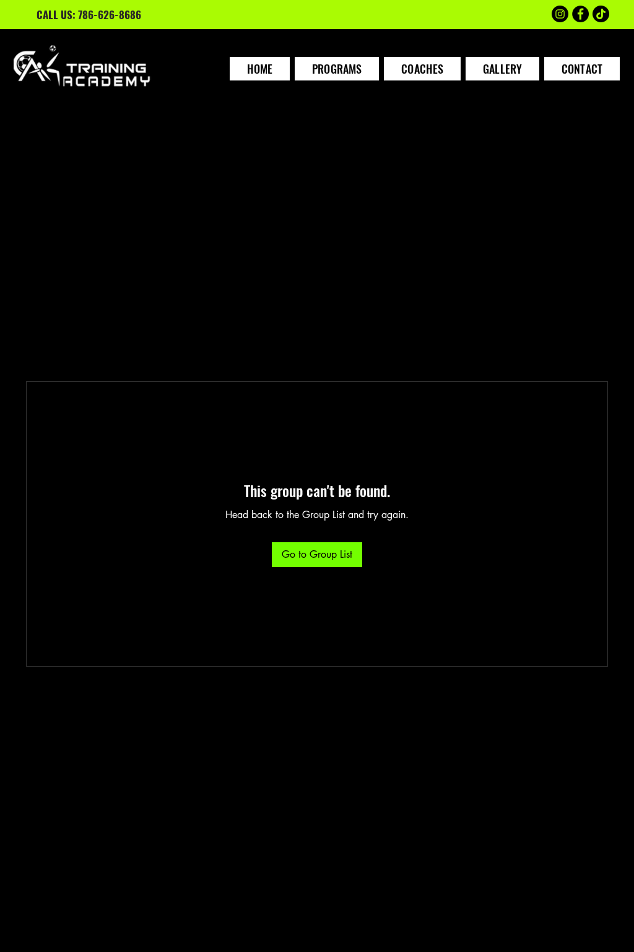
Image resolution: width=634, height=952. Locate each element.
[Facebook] (580, 14)
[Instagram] (560, 14)
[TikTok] (601, 14)
